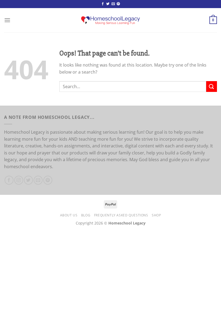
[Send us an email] (113, 4)
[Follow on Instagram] (18, 180)
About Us (69, 215)
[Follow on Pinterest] (118, 4)
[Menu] (7, 20)
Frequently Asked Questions (121, 215)
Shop (156, 215)
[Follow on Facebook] (102, 4)
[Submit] (211, 86)
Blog (85, 215)
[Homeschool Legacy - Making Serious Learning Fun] (110, 20)
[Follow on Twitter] (107, 4)
